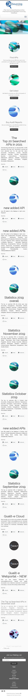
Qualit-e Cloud (14, 516)
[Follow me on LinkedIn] (5, 691)
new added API (14, 208)
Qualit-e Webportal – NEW (14, 574)
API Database (14, 671)
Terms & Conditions (14, 687)
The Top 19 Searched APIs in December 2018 (13, 603)
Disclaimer (14, 685)
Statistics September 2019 (14, 485)
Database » (8, 30)
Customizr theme (17, 695)
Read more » (14, 66)
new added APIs (14, 230)
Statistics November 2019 (14, 332)
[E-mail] (2, 691)
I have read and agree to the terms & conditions (15, 657)
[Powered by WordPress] (20, 693)
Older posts (5, 648)
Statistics (14, 677)
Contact (14, 673)
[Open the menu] (25, 17)
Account (14, 670)
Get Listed (14, 675)
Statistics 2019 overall (14, 299)
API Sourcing (12, 693)
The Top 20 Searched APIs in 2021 (14, 141)
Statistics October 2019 (14, 395)
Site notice (14, 683)
